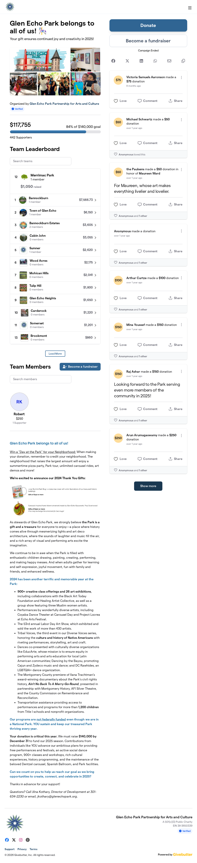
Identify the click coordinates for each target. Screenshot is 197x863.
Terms (33, 849)
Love (123, 100)
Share (178, 100)
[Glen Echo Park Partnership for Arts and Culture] (10, 7)
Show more (148, 486)
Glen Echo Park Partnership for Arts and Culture (64, 103)
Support (9, 849)
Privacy (22, 849)
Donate (148, 25)
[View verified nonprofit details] (17, 109)
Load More (55, 353)
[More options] (181, 77)
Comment (150, 100)
